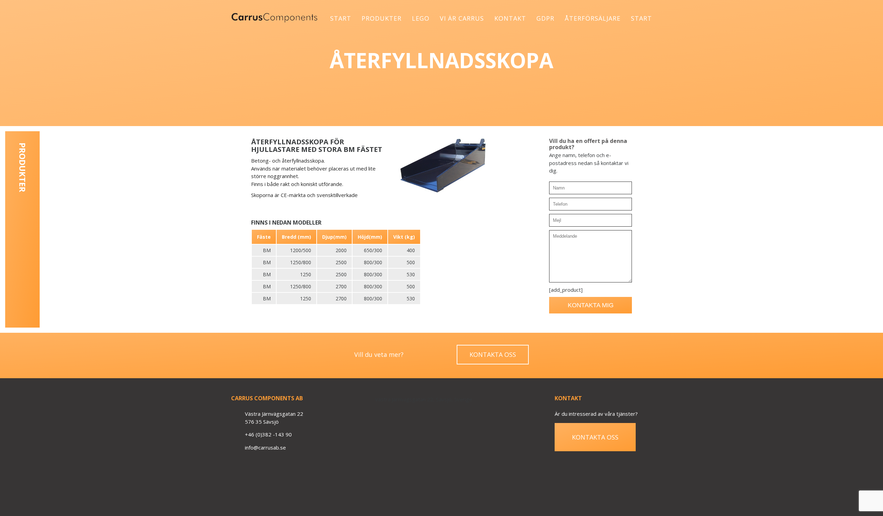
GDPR (545, 18)
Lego (420, 18)
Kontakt (510, 18)
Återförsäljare (593, 18)
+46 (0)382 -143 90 (268, 434)
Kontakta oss (492, 354)
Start (340, 18)
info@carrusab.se (265, 447)
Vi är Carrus (462, 18)
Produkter (381, 18)
